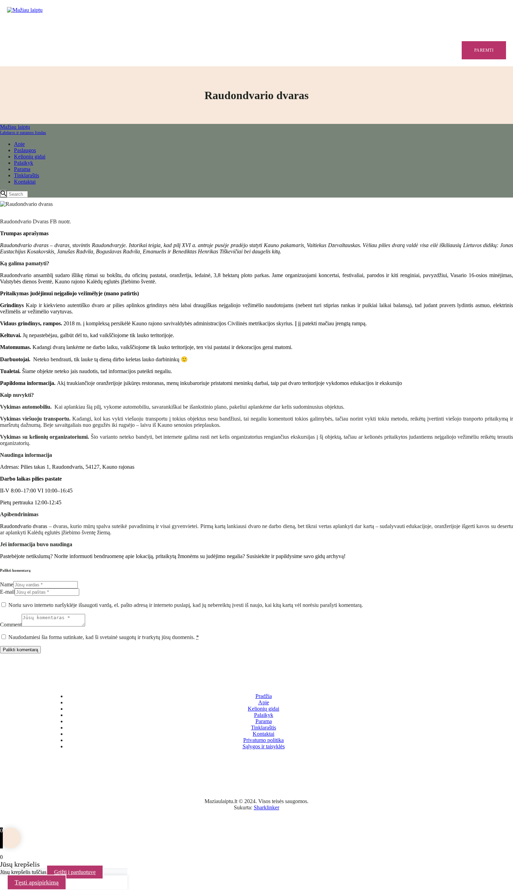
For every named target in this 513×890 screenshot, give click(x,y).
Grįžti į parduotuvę (75, 872)
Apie (263, 702)
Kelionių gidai (263, 709)
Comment (11, 625)
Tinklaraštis (263, 727)
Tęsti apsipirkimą (37, 882)
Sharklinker (266, 807)
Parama (263, 721)
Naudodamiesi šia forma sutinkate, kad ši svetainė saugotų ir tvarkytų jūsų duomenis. (103, 637)
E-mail (7, 592)
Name (6, 584)
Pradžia (263, 696)
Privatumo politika (263, 740)
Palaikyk (263, 715)
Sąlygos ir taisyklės (264, 746)
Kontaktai (263, 734)
